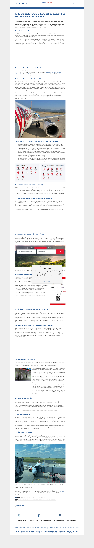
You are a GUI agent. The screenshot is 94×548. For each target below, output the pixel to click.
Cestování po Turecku (30, 497)
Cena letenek (35, 96)
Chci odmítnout (47, 278)
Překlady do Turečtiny (71, 520)
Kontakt (75, 8)
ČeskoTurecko (20, 8)
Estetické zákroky (44, 8)
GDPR (49, 281)
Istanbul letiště (35, 499)
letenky (40, 499)
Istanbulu (27, 73)
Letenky (36, 497)
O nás (62, 8)
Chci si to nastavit (56, 278)
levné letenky (49, 499)
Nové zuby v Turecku (34, 520)
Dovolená (23, 497)
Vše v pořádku (37, 278)
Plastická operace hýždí (59, 520)
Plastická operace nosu (46, 520)
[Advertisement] (40, 56)
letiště (44, 499)
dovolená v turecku (27, 499)
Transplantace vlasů (31, 8)
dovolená (21, 499)
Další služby (54, 8)
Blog (69, 8)
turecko (54, 499)
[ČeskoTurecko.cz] (47, 2)
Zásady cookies (45, 281)
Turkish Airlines (42, 497)
